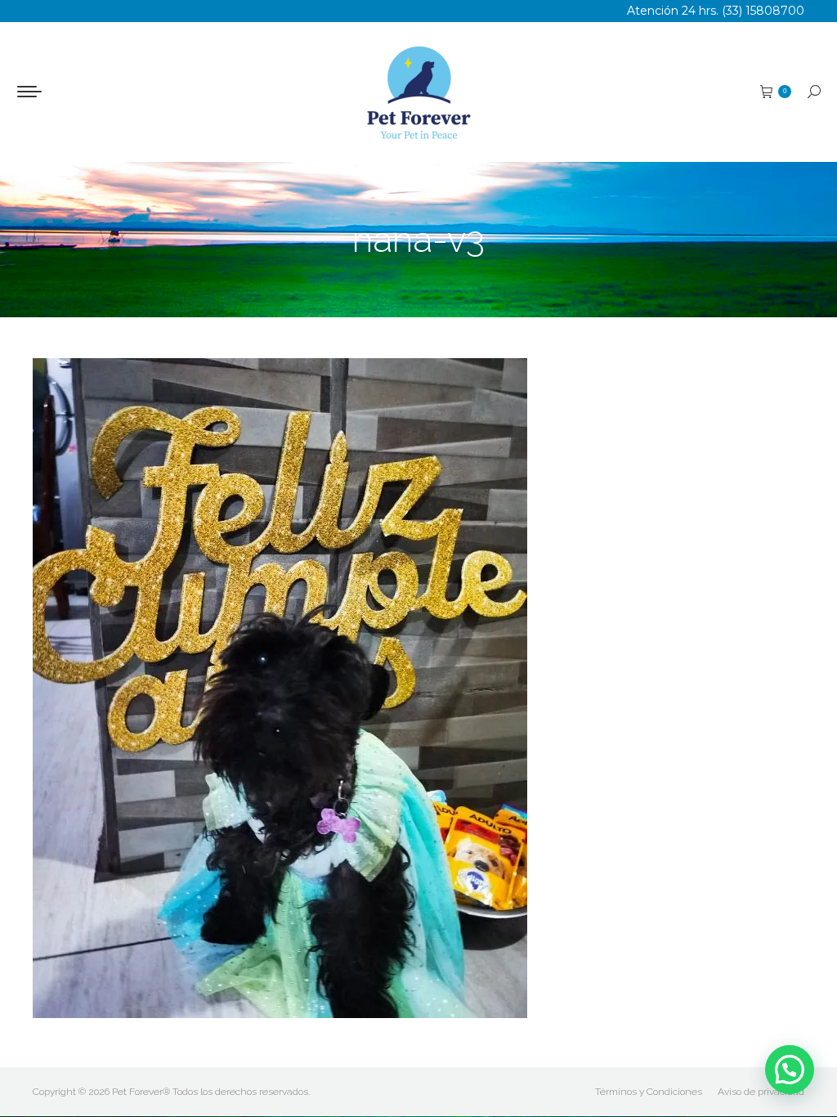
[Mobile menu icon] (29, 92)
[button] (789, 1069)
